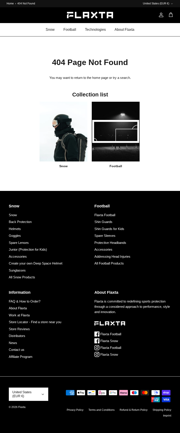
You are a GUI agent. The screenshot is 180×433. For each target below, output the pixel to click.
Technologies (95, 29)
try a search (121, 78)
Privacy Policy (75, 409)
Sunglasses (17, 270)
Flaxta (21, 407)
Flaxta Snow (108, 341)
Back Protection (20, 222)
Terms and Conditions (101, 409)
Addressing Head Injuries (112, 256)
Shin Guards (103, 222)
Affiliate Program (20, 357)
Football (69, 29)
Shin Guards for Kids (109, 229)
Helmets (15, 229)
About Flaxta (124, 29)
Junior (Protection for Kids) (28, 249)
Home (10, 3)
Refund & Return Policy (134, 409)
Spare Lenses (19, 243)
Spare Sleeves (104, 235)
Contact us (16, 349)
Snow (50, 29)
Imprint (167, 415)
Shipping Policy (162, 409)
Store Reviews (19, 329)
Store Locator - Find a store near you (35, 322)
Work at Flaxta (19, 315)
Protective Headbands (110, 243)
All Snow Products (22, 277)
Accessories (18, 256)
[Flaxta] (90, 15)
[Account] (160, 15)
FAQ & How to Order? (24, 301)
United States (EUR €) (156, 3)
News (13, 343)
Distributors (17, 336)
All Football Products (109, 263)
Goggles (15, 235)
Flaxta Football (104, 215)
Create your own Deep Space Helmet (35, 263)
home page (100, 78)
